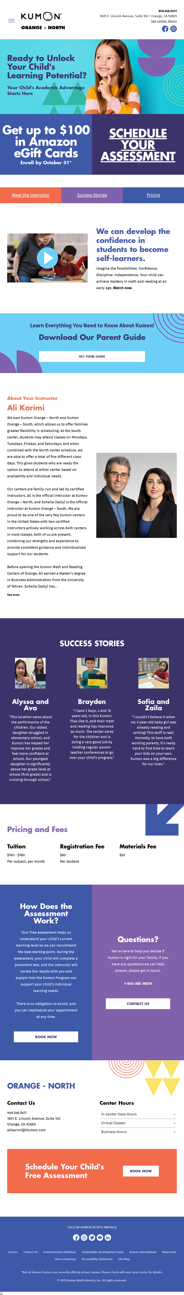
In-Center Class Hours (119, 1114)
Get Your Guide (92, 356)
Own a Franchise (65, 1259)
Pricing (153, 195)
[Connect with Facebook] (165, 31)
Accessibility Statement (97, 1259)
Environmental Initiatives (59, 1252)
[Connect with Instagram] (173, 31)
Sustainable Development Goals (103, 1252)
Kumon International (143, 1252)
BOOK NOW (46, 1037)
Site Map (124, 1259)
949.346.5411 (167, 11)
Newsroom (169, 1252)
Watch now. (122, 288)
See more (13, 594)
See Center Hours (164, 21)
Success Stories (92, 195)
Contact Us (31, 1252)
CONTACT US (138, 1004)
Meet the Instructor (30, 195)
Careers (13, 1252)
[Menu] (12, 21)
